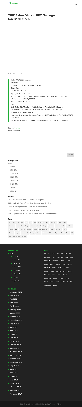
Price (10, 164)
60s (22, 222)
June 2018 (14, 373)
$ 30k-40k (14, 181)
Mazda (35, 229)
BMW (64, 222)
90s (35, 222)
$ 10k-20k (14, 174)
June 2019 (14, 331)
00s (10, 222)
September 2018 (16, 362)
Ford (57, 226)
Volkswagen (16, 236)
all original (41, 222)
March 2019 (14, 341)
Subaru (51, 233)
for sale (62, 226)
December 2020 (16, 292)
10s (14, 222)
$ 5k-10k (13, 170)
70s (26, 222)
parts (65, 229)
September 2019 (16, 320)
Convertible (20, 226)
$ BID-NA (21, 19)
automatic (53, 222)
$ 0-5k (12, 166)
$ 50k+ (12, 188)
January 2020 (15, 313)
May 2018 (13, 376)
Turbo (67, 233)
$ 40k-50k (14, 184)
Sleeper (44, 233)
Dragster (51, 226)
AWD (59, 222)
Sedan (38, 233)
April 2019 (14, 338)
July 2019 (13, 327)
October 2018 (15, 359)
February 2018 (15, 387)
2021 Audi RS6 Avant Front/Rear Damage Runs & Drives (29, 203)
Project (18, 233)
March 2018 (14, 383)
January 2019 (15, 348)
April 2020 (14, 303)
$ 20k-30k (14, 177)
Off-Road (59, 229)
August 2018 (14, 366)
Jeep (16, 229)
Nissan (52, 229)
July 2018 (13, 369)
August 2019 (14, 324)
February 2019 (15, 345)
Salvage (32, 233)
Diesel (39, 226)
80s (31, 222)
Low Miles (22, 229)
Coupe (27, 226)
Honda (11, 229)
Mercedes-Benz (43, 229)
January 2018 (15, 390)
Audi (47, 222)
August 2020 (14, 296)
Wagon (24, 236)
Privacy (59, 404)
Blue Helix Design (43, 404)
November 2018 (16, 355)
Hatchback (70, 226)
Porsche (11, 233)
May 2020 (13, 299)
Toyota (57, 233)
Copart (17, 128)
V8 (72, 233)
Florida (27, 19)
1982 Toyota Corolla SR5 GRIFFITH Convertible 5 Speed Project (32, 214)
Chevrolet (11, 226)
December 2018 (16, 352)
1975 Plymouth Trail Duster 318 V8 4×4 (23, 210)
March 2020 (14, 306)
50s (18, 222)
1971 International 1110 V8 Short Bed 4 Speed (26, 200)
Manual (29, 229)
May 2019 (13, 334)
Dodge (44, 226)
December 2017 (16, 394)
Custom (33, 226)
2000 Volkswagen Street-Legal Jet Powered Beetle (27, 207)
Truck (62, 233)
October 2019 (15, 317)
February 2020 (15, 310)
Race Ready (25, 233)
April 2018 (14, 380)
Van (10, 236)
